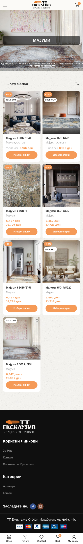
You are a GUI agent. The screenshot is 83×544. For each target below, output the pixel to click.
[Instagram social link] (40, 506)
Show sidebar (17, 84)
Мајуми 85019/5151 (18, 287)
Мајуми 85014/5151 (58, 138)
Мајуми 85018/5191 (58, 210)
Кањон (7, 493)
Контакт (8, 457)
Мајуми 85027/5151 (19, 364)
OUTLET (21, 142)
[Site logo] (41, 5)
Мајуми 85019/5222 (59, 287)
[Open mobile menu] (5, 5)
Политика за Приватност (19, 464)
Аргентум (9, 486)
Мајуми (10, 142)
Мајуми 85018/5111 (18, 210)
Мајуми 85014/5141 (18, 138)
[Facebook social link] (33, 506)
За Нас (7, 450)
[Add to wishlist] (36, 94)
